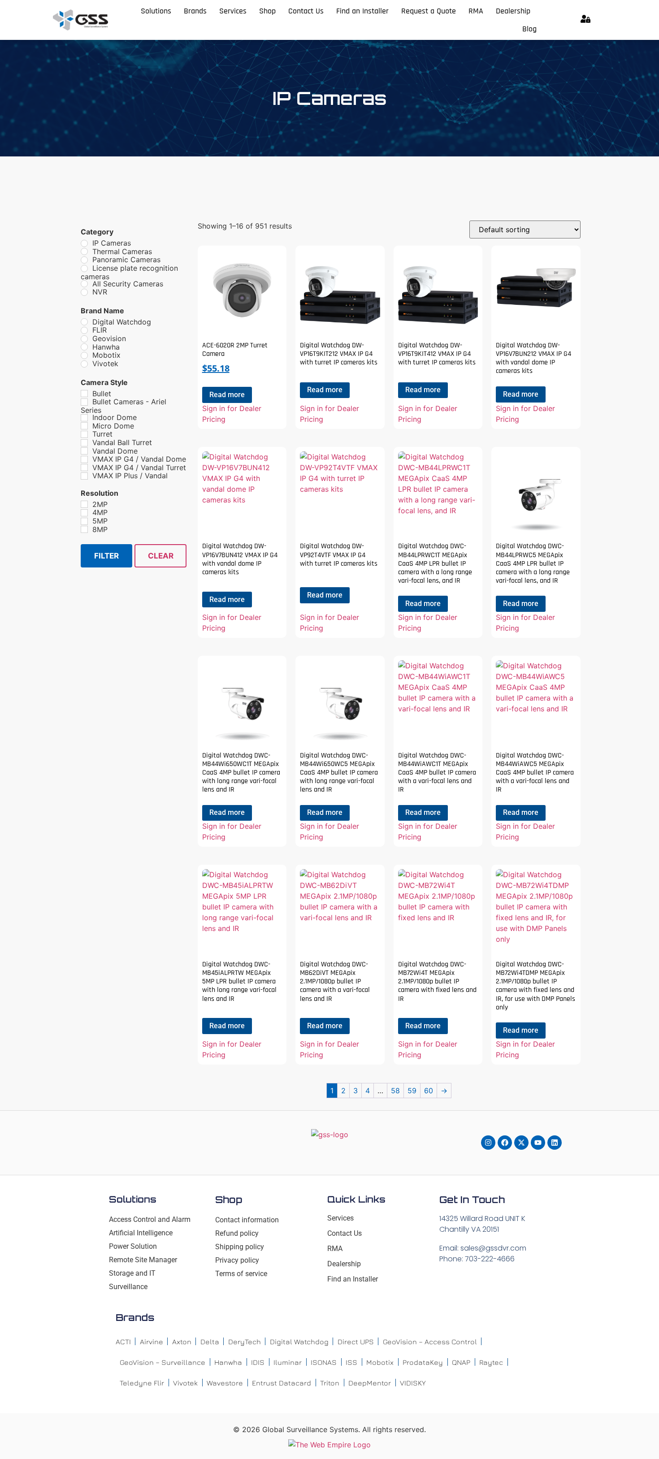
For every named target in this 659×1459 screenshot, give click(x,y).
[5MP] (84, 521)
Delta (209, 1342)
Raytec (491, 1362)
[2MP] (84, 504)
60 (428, 1090)
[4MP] (84, 512)
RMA (475, 11)
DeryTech (244, 1342)
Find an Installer (362, 11)
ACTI (123, 1342)
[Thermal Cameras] (84, 251)
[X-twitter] (521, 1142)
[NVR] (84, 292)
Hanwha (228, 1362)
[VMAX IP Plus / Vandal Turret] (84, 476)
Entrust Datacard (281, 1383)
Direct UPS (356, 1342)
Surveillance (128, 1286)
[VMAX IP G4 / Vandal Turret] (84, 467)
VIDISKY (413, 1383)
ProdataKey (423, 1362)
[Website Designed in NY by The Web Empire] (329, 1444)
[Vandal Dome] (84, 451)
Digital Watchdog (299, 1342)
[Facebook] (505, 1142)
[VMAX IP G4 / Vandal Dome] (84, 459)
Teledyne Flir (142, 1383)
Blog (529, 29)
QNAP (461, 1362)
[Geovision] (84, 338)
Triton (329, 1383)
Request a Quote (428, 11)
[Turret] (84, 434)
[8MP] (84, 529)
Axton (181, 1342)
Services (233, 11)
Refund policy (237, 1233)
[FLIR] (84, 330)
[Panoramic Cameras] (84, 260)
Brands (195, 11)
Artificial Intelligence (141, 1233)
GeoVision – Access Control (430, 1342)
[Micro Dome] (84, 425)
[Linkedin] (554, 1142)
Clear (160, 555)
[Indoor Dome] (84, 417)
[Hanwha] (84, 347)
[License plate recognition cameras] (84, 268)
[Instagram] (488, 1142)
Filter (106, 555)
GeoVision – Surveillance (162, 1362)
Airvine (151, 1342)
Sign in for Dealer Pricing (231, 414)
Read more (227, 394)
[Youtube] (538, 1142)
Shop (267, 11)
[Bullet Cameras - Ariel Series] (84, 402)
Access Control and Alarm (150, 1219)
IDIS (257, 1362)
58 (395, 1090)
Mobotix (380, 1362)
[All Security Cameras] (84, 283)
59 (412, 1090)
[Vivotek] (84, 364)
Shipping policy (239, 1247)
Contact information (247, 1220)
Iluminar (287, 1362)
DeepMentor (369, 1383)
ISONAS (324, 1362)
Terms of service (241, 1273)
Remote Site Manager (143, 1260)
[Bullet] (84, 393)
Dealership (513, 11)
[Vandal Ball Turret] (84, 442)
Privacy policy (237, 1260)
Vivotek (185, 1383)
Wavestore (225, 1383)
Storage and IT (132, 1273)
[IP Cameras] (84, 243)
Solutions (156, 11)
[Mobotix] (84, 355)
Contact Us (306, 11)
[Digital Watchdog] (84, 321)
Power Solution (133, 1246)
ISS (351, 1362)
